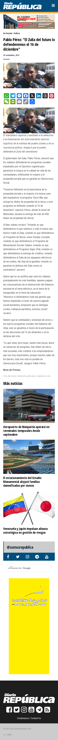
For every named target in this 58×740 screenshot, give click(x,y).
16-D (5, 376)
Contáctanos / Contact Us (29, 718)
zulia (48, 376)
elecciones (11, 376)
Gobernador (21, 376)
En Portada (7, 33)
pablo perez (31, 376)
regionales (41, 376)
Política (17, 33)
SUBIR (9, 734)
